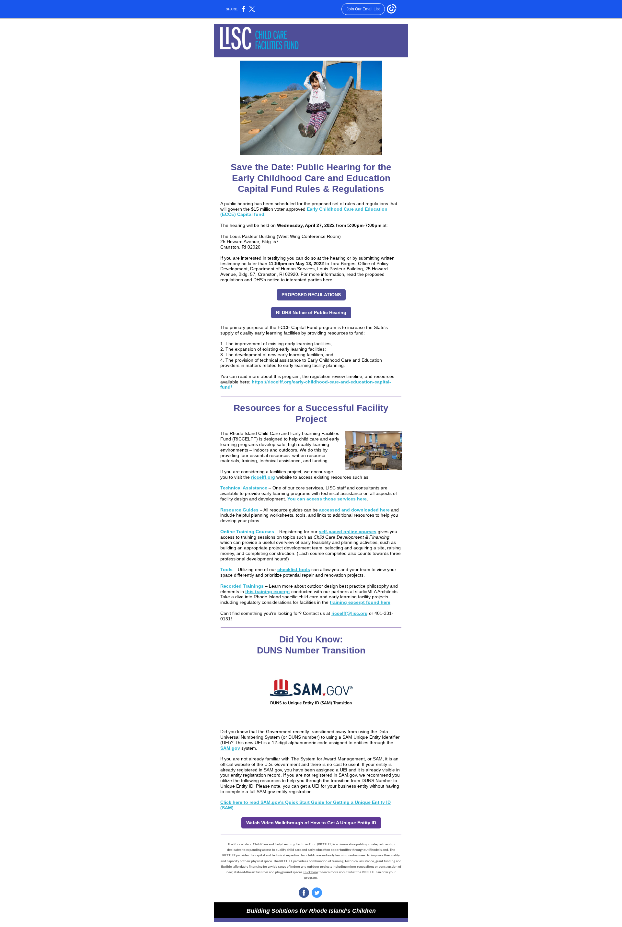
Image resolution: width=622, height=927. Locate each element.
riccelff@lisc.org (349, 613)
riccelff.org (263, 477)
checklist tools (293, 569)
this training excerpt (267, 591)
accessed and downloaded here (354, 509)
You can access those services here (327, 498)
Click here (311, 872)
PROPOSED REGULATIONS (311, 294)
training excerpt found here (360, 602)
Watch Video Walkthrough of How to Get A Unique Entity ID (311, 822)
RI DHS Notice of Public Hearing (311, 312)
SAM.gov (230, 748)
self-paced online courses (347, 531)
